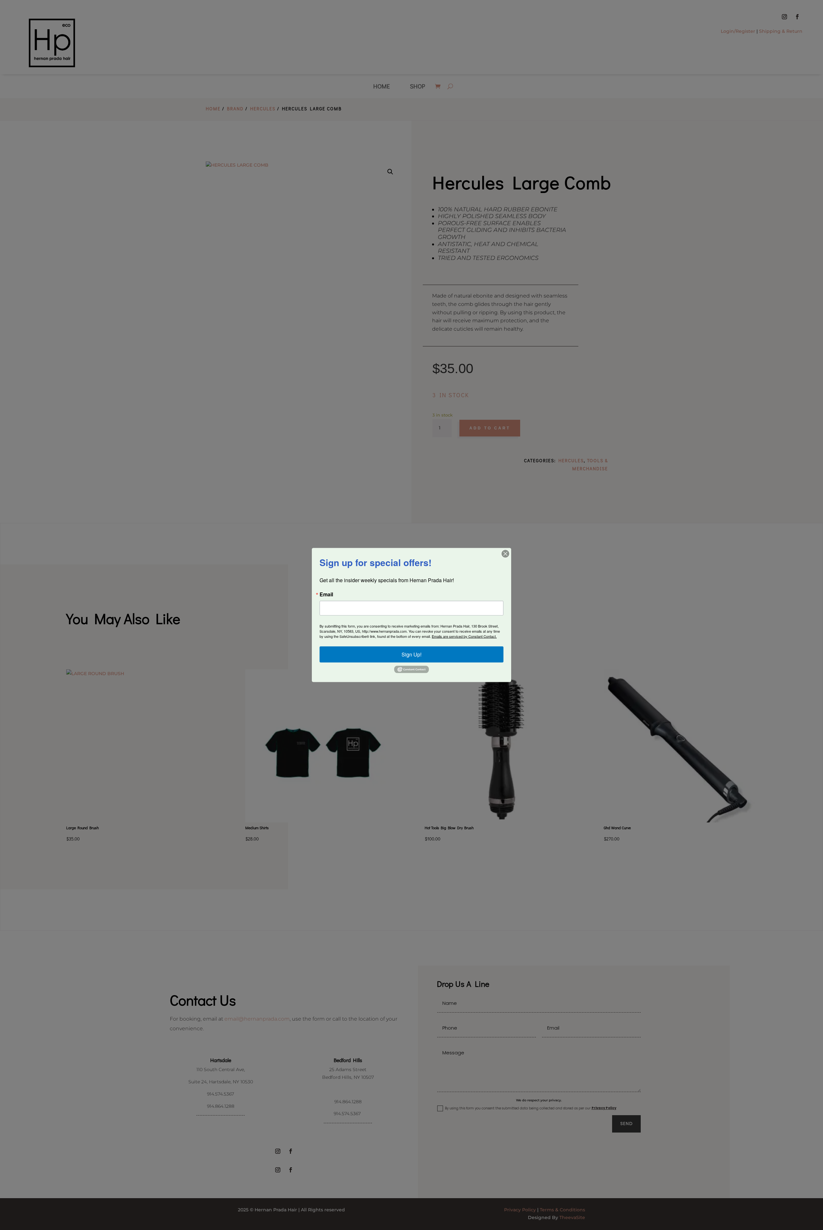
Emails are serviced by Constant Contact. (464, 636)
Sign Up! (411, 654)
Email (326, 594)
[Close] (505, 554)
